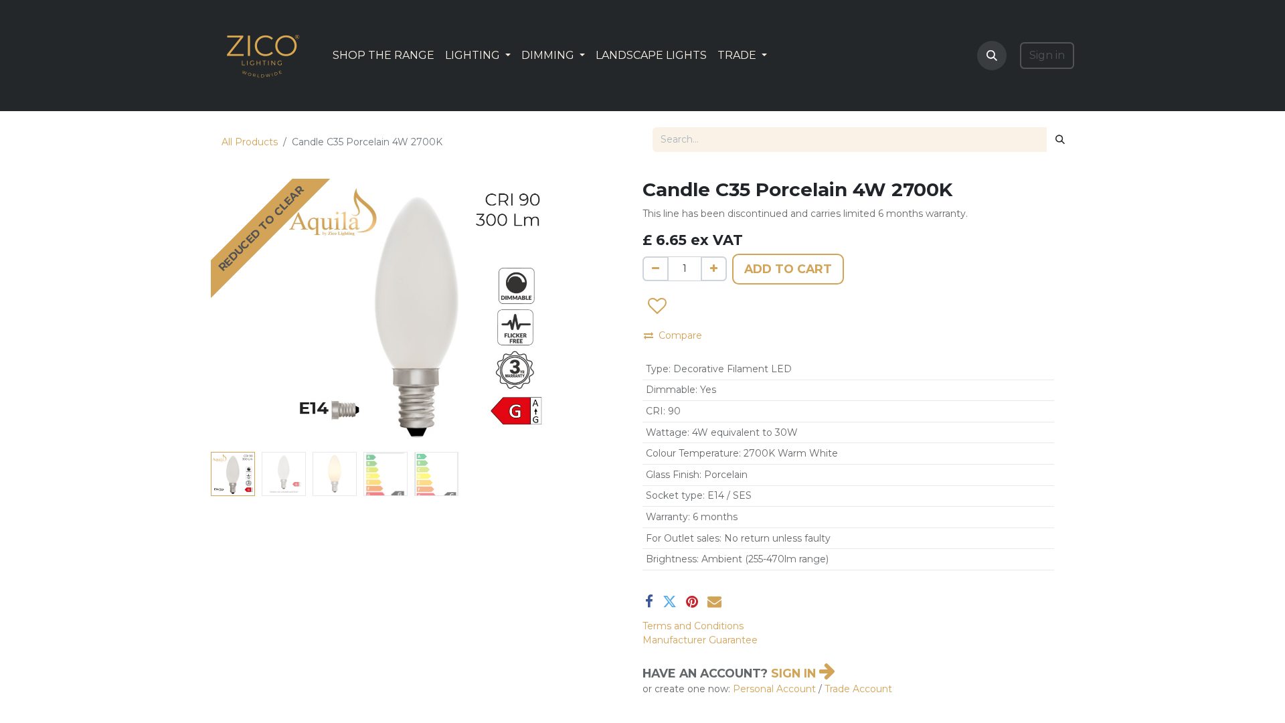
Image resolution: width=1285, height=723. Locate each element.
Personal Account (774, 689)
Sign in (1047, 55)
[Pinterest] (692, 601)
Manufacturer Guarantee (700, 640)
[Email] (714, 601)
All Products (250, 142)
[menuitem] (383, 55)
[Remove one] (655, 268)
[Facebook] (649, 601)
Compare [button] (680, 335)
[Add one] (714, 268)
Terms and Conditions (693, 626)
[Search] (1060, 139)
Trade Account (858, 689)
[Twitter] (670, 601)
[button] (992, 55)
